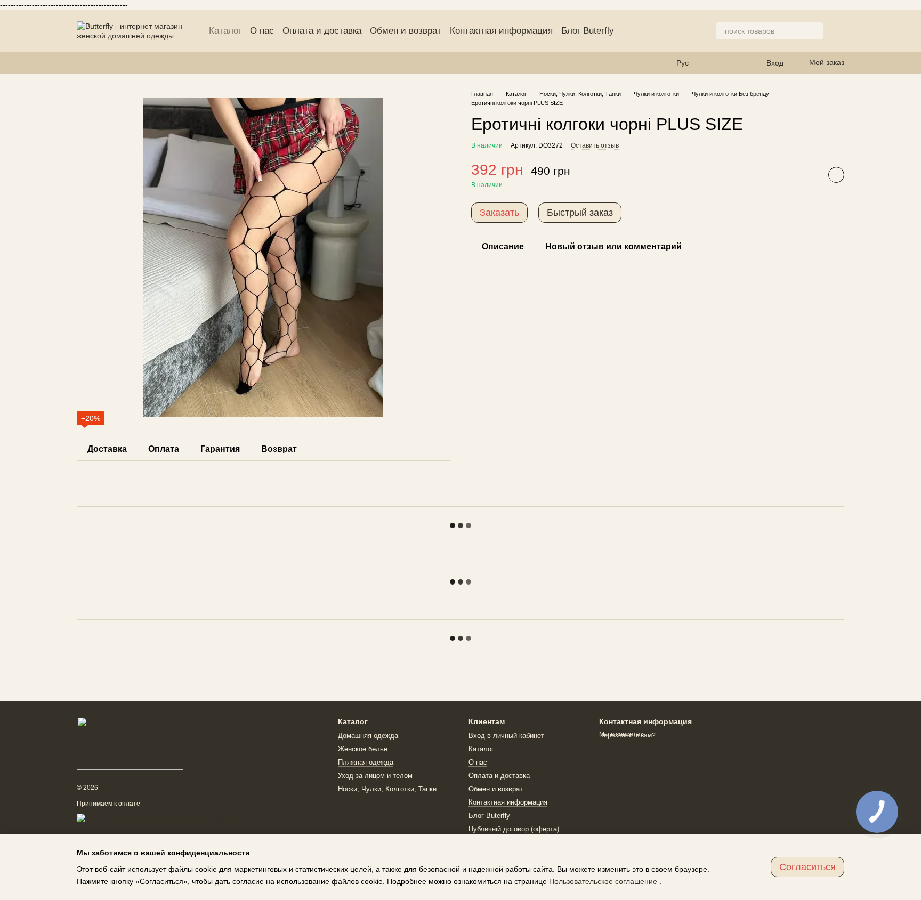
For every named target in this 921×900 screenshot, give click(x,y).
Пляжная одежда (365, 762)
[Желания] (715, 63)
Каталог (225, 31)
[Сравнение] (736, 63)
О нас (262, 31)
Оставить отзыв (595, 145)
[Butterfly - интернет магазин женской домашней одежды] (130, 743)
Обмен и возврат (405, 31)
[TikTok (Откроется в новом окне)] (94, 63)
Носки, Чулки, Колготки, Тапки (387, 789)
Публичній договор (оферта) (513, 829)
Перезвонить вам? (627, 735)
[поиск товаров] (814, 30)
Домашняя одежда (368, 736)
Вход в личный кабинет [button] (506, 736)
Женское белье (362, 749)
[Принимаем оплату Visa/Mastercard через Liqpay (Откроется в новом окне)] (155, 817)
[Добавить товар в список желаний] (836, 175)
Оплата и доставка (321, 31)
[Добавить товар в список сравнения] (810, 175)
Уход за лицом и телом (375, 776)
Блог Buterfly (587, 31)
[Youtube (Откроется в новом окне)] (106, 63)
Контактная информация (501, 31)
